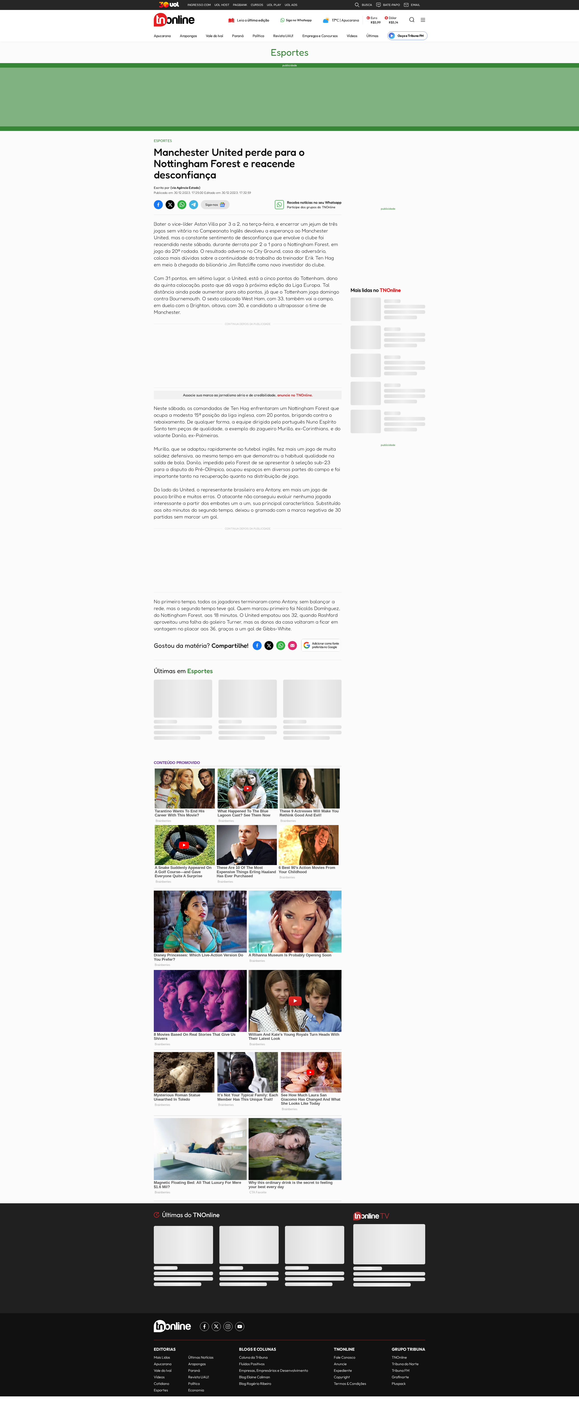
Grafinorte (400, 1377)
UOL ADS (291, 5)
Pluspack (399, 1383)
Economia (196, 1390)
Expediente (343, 1370)
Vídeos (352, 35)
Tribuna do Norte (405, 1364)
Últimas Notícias (201, 1357)
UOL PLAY (274, 5)
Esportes (289, 52)
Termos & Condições (350, 1383)
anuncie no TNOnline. (295, 395)
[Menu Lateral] (423, 20)
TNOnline (399, 1357)
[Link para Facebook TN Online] (204, 1326)
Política (258, 35)
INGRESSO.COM (199, 5)
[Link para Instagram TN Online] (228, 1326)
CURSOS (257, 5)
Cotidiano (161, 1383)
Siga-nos (211, 204)
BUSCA (367, 5)
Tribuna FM (400, 1370)
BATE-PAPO (391, 5)
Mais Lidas (162, 1357)
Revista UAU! (283, 35)
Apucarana (162, 35)
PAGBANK (240, 5)
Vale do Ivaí (214, 35)
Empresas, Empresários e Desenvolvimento (273, 1370)
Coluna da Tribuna (253, 1357)
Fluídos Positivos (252, 1364)
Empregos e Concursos (320, 35)
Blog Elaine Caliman (254, 1377)
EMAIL (415, 5)
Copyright (342, 1377)
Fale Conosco (344, 1357)
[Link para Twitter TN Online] (216, 1326)
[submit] (411, 20)
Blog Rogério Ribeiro (255, 1383)
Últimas (372, 35)
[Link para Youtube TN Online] (239, 1326)
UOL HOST (221, 5)
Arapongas (188, 35)
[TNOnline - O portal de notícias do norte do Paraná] (174, 20)
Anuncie (340, 1364)
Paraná (237, 35)
